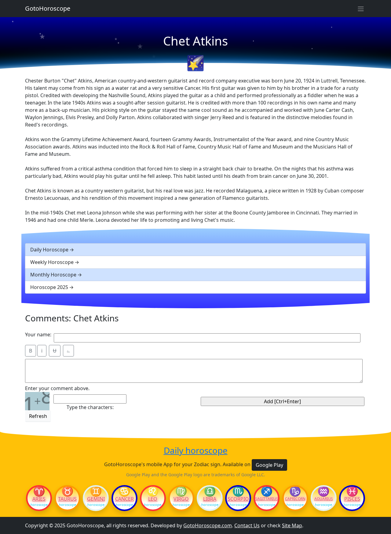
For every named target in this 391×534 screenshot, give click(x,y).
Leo (152, 499)
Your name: (38, 334)
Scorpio (238, 499)
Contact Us (247, 525)
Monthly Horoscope (53, 274)
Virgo (181, 499)
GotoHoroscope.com (207, 525)
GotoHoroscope (47, 8)
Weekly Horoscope (52, 262)
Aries (39, 499)
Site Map (292, 525)
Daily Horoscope (49, 249)
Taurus (67, 499)
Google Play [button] (269, 465)
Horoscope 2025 (49, 287)
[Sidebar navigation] (361, 8)
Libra (209, 499)
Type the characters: (90, 407)
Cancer (124, 499)
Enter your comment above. (57, 388)
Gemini (96, 499)
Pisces (352, 499)
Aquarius (323, 499)
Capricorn (295, 499)
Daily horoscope (196, 450)
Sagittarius (266, 499)
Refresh (38, 416)
